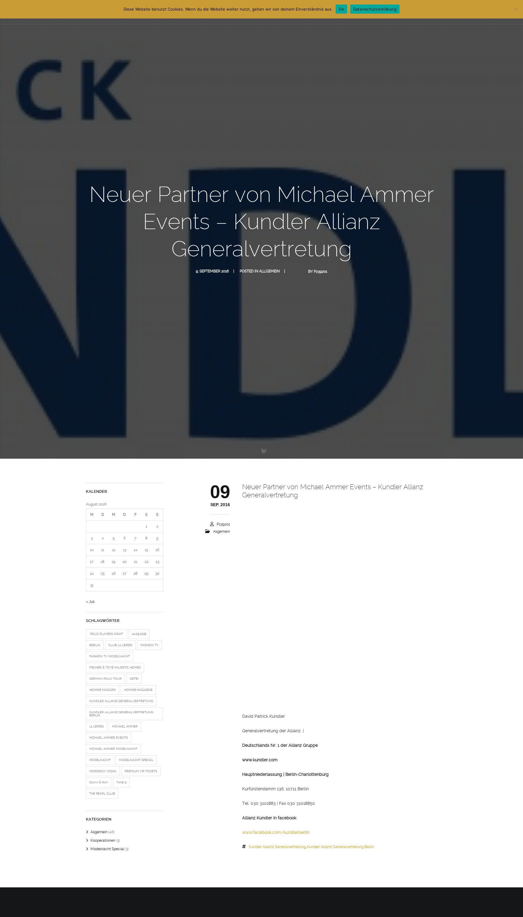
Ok (341, 9)
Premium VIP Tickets (141, 771)
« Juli (90, 602)
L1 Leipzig (96, 726)
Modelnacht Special (136, 760)
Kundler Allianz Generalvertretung (277, 847)
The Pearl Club (102, 793)
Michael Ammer (125, 726)
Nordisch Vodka (103, 771)
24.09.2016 (139, 634)
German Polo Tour (105, 678)
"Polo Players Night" (106, 634)
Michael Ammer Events (108, 737)
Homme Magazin (102, 689)
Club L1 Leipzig (120, 645)
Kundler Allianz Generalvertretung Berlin (340, 847)
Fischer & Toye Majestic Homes (115, 667)
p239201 (320, 271)
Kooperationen (102, 840)
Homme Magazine (138, 689)
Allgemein (269, 271)
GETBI (134, 678)
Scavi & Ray (98, 782)
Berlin (94, 645)
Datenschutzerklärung (374, 9)
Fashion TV (149, 645)
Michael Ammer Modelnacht (113, 748)
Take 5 (121, 782)
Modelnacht (100, 760)
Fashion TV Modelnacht (109, 656)
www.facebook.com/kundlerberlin (276, 832)
